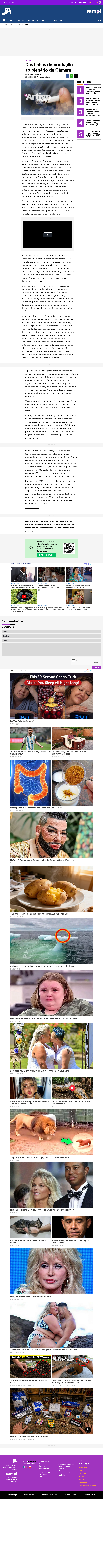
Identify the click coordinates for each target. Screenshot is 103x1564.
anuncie (45, 20)
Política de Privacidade (48, 1495)
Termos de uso (28, 1495)
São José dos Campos (87, 1486)
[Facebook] (67, 76)
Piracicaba (83, 1483)
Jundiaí (81, 1479)
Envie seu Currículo (89, 1495)
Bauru (81, 1470)
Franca (81, 1476)
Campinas (83, 1473)
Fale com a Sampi (70, 1495)
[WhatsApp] (71, 76)
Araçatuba (83, 1467)
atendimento (32, 20)
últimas (11, 20)
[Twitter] (76, 76)
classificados (57, 20)
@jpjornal (32, 1462)
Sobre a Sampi (12, 1495)
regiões (21, 20)
